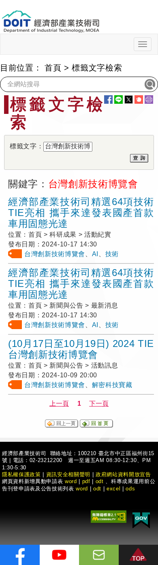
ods (130, 489)
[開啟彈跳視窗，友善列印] (149, 99)
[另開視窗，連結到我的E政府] (141, 519)
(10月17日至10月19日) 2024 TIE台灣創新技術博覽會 (81, 349)
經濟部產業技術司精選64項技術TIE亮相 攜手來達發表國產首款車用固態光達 (81, 212)
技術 (112, 253)
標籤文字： (26, 146)
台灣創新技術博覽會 (54, 253)
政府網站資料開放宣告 (123, 474)
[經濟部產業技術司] (50, 16)
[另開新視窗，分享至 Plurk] (139, 99)
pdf (86, 481)
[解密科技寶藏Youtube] (59, 555)
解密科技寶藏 (112, 384)
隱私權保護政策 (21, 474)
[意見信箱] (99, 555)
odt (100, 481)
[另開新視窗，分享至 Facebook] (108, 99)
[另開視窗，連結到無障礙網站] (108, 516)
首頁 (53, 67)
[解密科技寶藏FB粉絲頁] (20, 555)
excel (113, 489)
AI (95, 253)
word (82, 489)
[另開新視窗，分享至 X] (129, 99)
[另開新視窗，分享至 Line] (118, 99)
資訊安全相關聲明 (68, 474)
